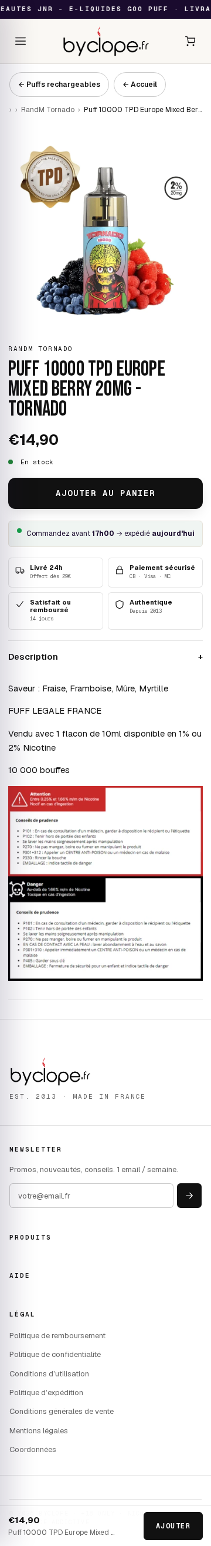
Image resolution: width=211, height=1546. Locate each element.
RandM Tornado (47, 109)
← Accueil (139, 84)
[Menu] (20, 41)
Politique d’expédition (46, 1393)
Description (105, 656)
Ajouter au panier (105, 493)
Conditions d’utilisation (49, 1374)
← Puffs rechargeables (59, 84)
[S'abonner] (189, 1195)
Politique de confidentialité (55, 1354)
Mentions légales (38, 1431)
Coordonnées (32, 1449)
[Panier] (190, 41)
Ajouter (173, 1526)
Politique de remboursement (57, 1336)
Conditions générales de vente (61, 1411)
